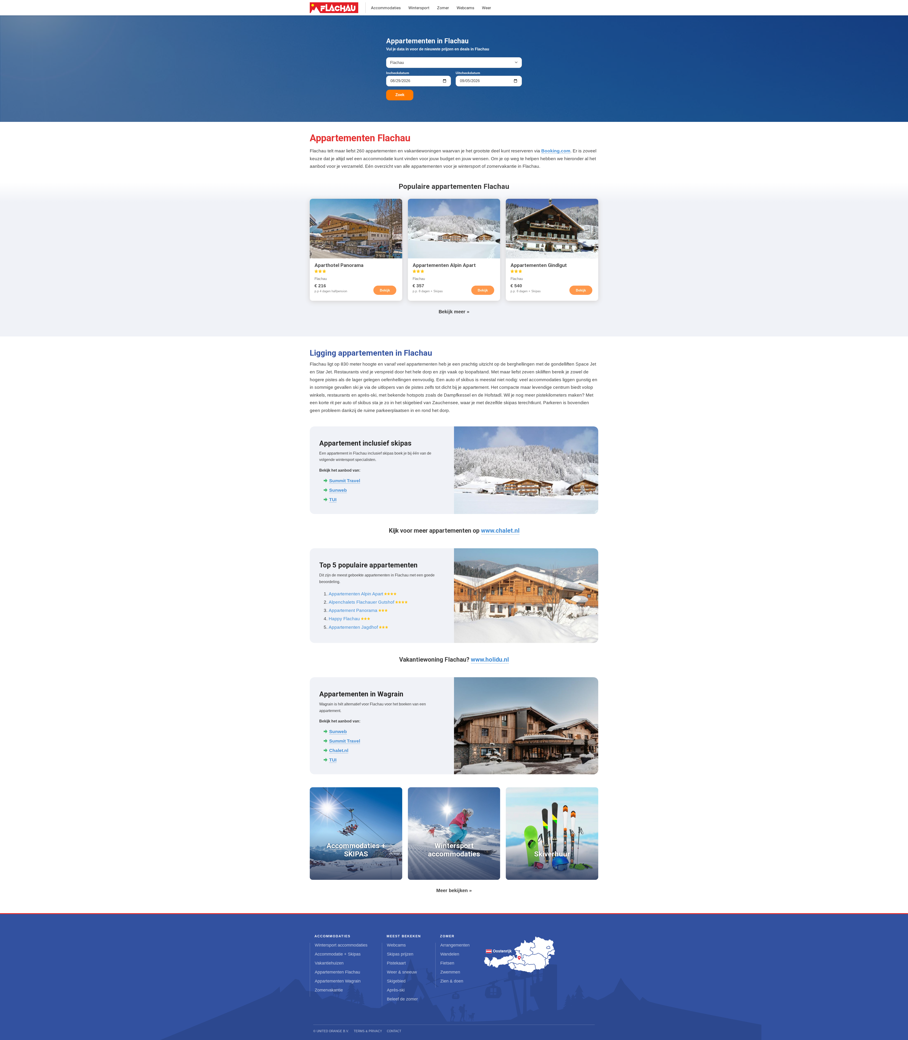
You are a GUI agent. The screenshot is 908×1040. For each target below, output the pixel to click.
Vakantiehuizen (329, 963)
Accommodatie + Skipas (338, 954)
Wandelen (449, 954)
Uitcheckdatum (468, 73)
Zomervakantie (329, 990)
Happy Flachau (344, 618)
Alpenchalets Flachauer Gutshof (361, 602)
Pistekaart (396, 963)
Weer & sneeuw (402, 972)
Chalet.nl (338, 750)
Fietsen (447, 963)
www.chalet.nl (500, 530)
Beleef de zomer (402, 999)
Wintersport (418, 7)
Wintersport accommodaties (341, 945)
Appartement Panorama (353, 610)
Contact (394, 1031)
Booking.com (555, 150)
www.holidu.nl (490, 659)
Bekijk (385, 290)
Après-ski (396, 990)
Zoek (399, 95)
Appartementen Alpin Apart (356, 593)
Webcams (465, 7)
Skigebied (396, 981)
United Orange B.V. (333, 1031)
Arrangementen (455, 945)
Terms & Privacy (368, 1031)
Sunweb (338, 731)
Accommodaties (386, 7)
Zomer (443, 7)
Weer (486, 7)
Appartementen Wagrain (338, 981)
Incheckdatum (397, 73)
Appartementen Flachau (337, 972)
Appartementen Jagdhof (353, 627)
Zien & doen (451, 981)
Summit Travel (344, 741)
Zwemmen (450, 972)
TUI (332, 759)
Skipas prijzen (400, 954)
